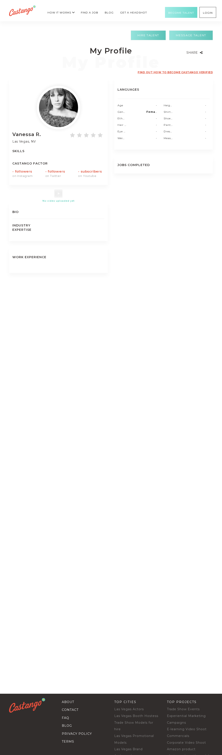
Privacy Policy (77, 734)
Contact (70, 710)
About (68, 702)
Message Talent (191, 35)
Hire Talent (148, 35)
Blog (109, 12)
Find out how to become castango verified (175, 72)
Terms (68, 741)
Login (208, 13)
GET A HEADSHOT (133, 12)
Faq (65, 718)
